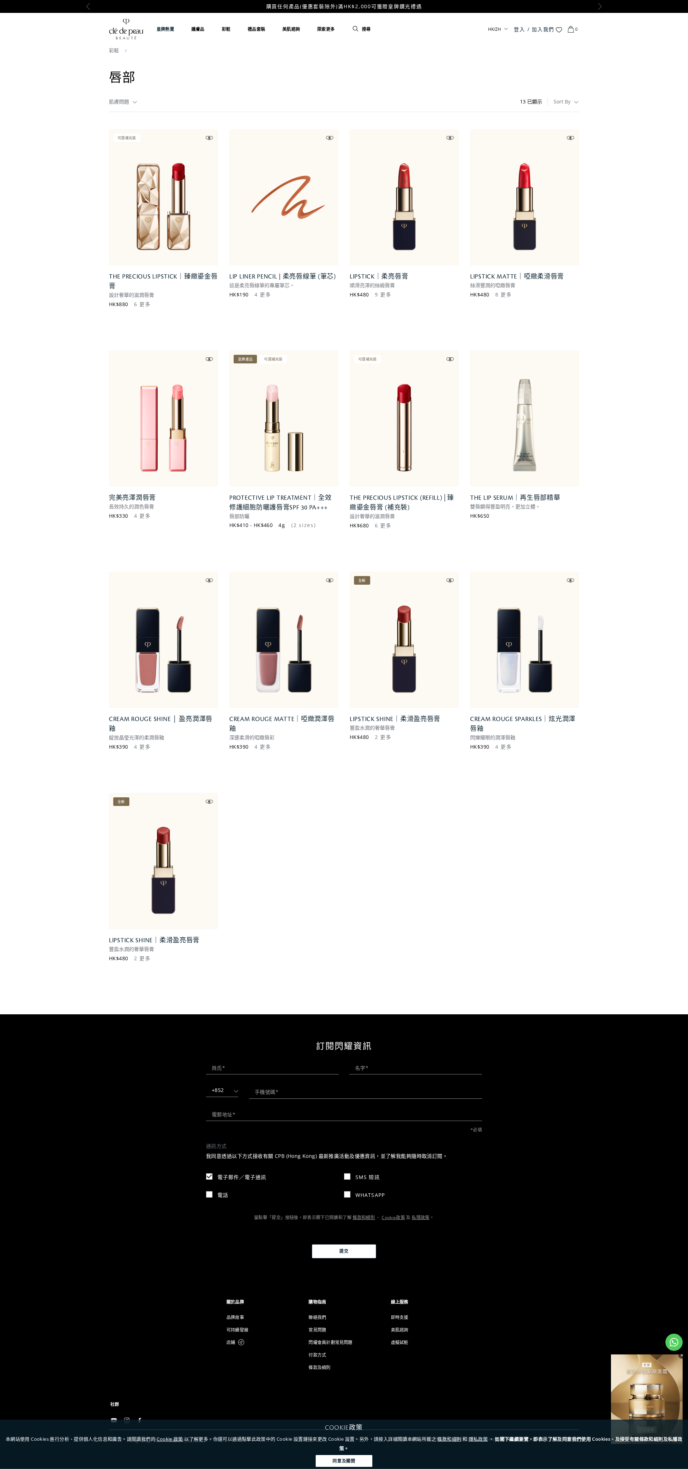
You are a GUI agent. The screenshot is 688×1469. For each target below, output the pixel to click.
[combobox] (123, 102)
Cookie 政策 (170, 1439)
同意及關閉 (344, 1461)
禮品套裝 (256, 29)
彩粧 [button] (226, 29)
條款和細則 (449, 1439)
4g (282, 525)
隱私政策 (478, 1439)
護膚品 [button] (198, 29)
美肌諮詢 (291, 29)
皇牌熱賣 (165, 29)
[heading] (261, 1302)
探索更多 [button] (326, 29)
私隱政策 (420, 1217)
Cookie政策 (393, 1217)
